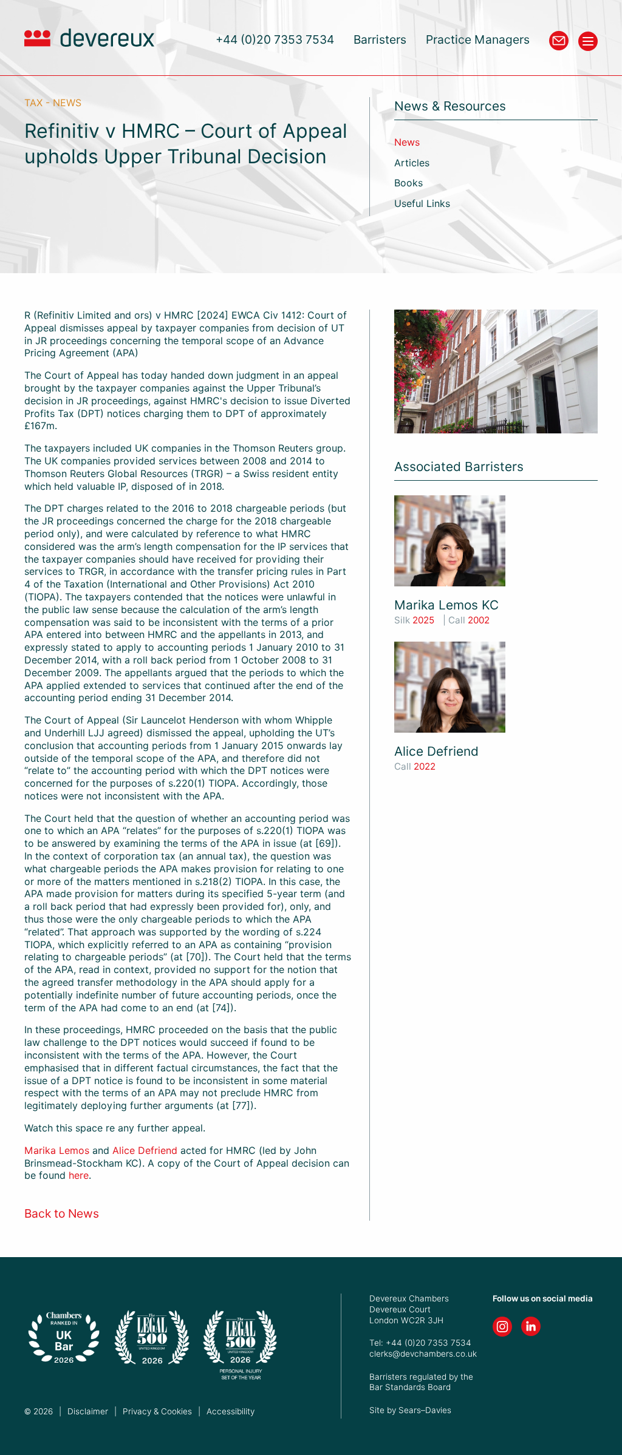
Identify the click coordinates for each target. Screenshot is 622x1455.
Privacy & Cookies (157, 1411)
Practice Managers (478, 40)
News (407, 142)
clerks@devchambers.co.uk (423, 1353)
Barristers (380, 40)
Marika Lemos (56, 1150)
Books (408, 183)
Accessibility (231, 1411)
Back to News (61, 1214)
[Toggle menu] (588, 41)
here (79, 1175)
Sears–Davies (424, 1410)
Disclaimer (87, 1411)
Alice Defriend (144, 1150)
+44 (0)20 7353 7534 (275, 40)
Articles (411, 163)
